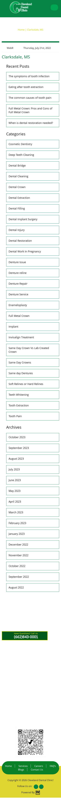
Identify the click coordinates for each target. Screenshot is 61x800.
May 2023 (14, 491)
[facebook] (51, 15)
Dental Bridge (17, 165)
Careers (38, 766)
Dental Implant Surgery (23, 219)
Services (23, 766)
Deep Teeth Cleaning (21, 155)
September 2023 (19, 448)
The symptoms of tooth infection (29, 76)
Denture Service (18, 294)
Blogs (21, 769)
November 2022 (18, 555)
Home (8, 766)
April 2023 (15, 501)
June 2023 (15, 480)
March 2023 (16, 512)
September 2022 (19, 576)
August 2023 (16, 458)
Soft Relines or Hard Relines (26, 384)
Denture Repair (18, 283)
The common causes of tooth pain (30, 97)
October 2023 (17, 437)
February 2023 (17, 523)
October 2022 (17, 566)
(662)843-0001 (27, 687)
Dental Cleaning (18, 176)
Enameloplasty (18, 305)
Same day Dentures (21, 373)
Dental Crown (17, 187)
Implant (13, 326)
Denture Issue (17, 262)
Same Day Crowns (20, 362)
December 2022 (18, 544)
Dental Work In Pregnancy (25, 251)
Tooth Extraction (19, 405)
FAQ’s (53, 766)
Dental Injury (17, 230)
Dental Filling (17, 208)
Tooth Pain (15, 416)
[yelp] (57, 15)
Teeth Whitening (19, 394)
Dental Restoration (20, 240)
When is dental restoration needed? (31, 123)
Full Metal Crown (19, 316)
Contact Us (37, 769)
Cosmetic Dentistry (20, 144)
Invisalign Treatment (21, 337)
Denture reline (18, 273)
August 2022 (16, 587)
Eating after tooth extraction (26, 87)
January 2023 (17, 534)
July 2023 (14, 469)
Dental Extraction (19, 197)
